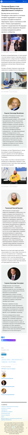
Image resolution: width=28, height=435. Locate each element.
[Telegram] (4, 337)
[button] (2, 81)
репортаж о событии (6, 359)
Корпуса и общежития (5, 415)
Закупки (2, 416)
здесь (13, 426)
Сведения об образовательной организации (9, 406)
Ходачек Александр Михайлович (14, 113)
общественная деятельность (17, 359)
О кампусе (4, 404)
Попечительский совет (5, 413)
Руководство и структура (6, 408)
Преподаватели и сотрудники (7, 411)
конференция (4, 361)
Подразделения (4, 409)
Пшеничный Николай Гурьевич (14, 208)
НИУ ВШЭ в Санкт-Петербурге (9, 1)
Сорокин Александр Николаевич (14, 283)
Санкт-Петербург (12, 361)
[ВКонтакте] (2, 337)
